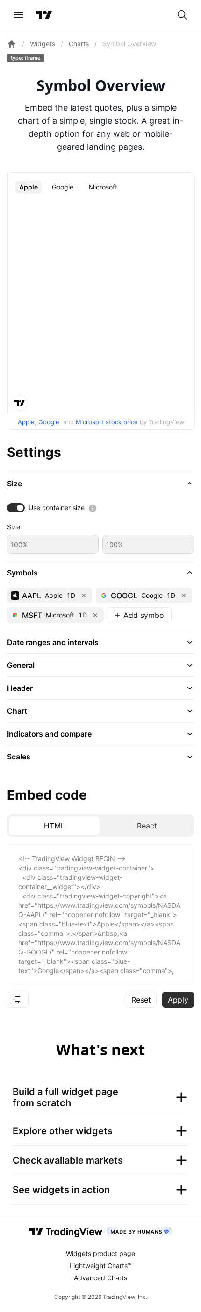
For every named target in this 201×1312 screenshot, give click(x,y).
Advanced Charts (100, 1278)
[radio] (54, 825)
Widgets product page (100, 1253)
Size (13, 527)
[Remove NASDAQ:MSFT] (95, 615)
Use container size (57, 508)
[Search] (182, 15)
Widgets (42, 44)
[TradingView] (44, 14)
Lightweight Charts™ (101, 1266)
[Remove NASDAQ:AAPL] (83, 595)
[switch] (16, 507)
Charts (79, 44)
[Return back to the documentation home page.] (11, 44)
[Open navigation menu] (18, 15)
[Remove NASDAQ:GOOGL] (183, 595)
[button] (100, 483)
